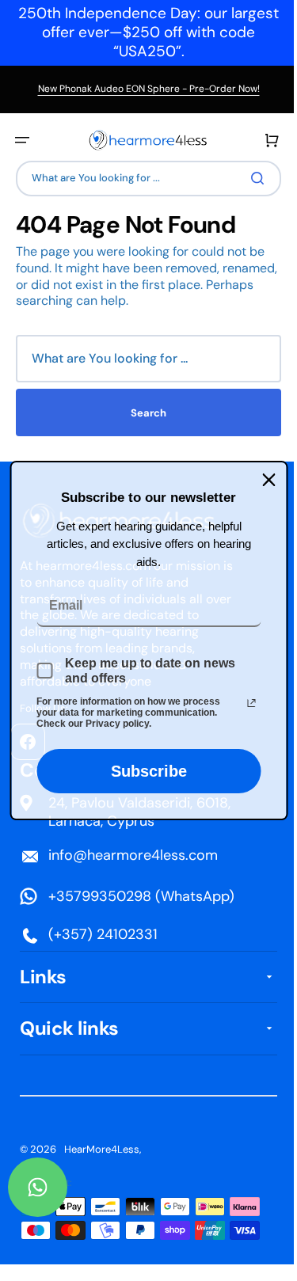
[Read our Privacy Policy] (245, 703)
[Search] (248, 178)
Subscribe (143, 771)
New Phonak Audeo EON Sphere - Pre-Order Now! (149, 88)
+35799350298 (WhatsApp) (141, 896)
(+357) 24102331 (103, 934)
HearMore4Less (101, 1149)
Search (143, 413)
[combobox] (142, 178)
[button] (22, 140)
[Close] (263, 480)
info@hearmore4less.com (133, 855)
